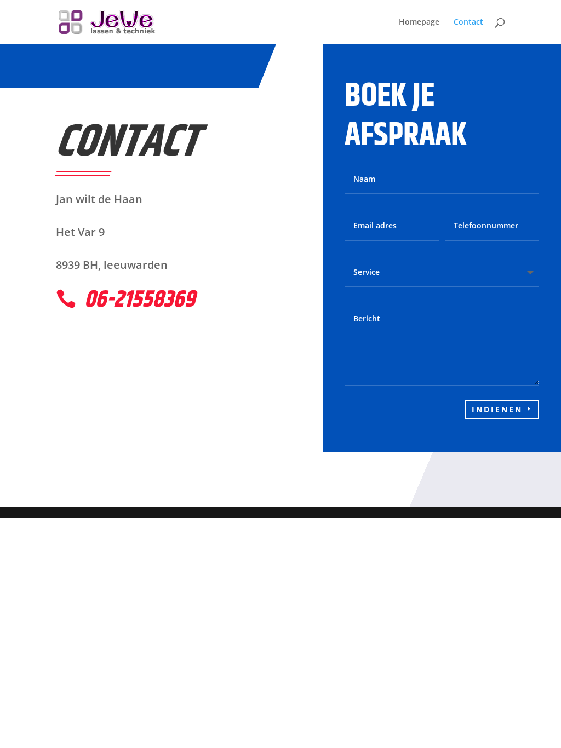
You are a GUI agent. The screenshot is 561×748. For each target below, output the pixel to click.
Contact (468, 22)
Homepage (419, 22)
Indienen (497, 409)
